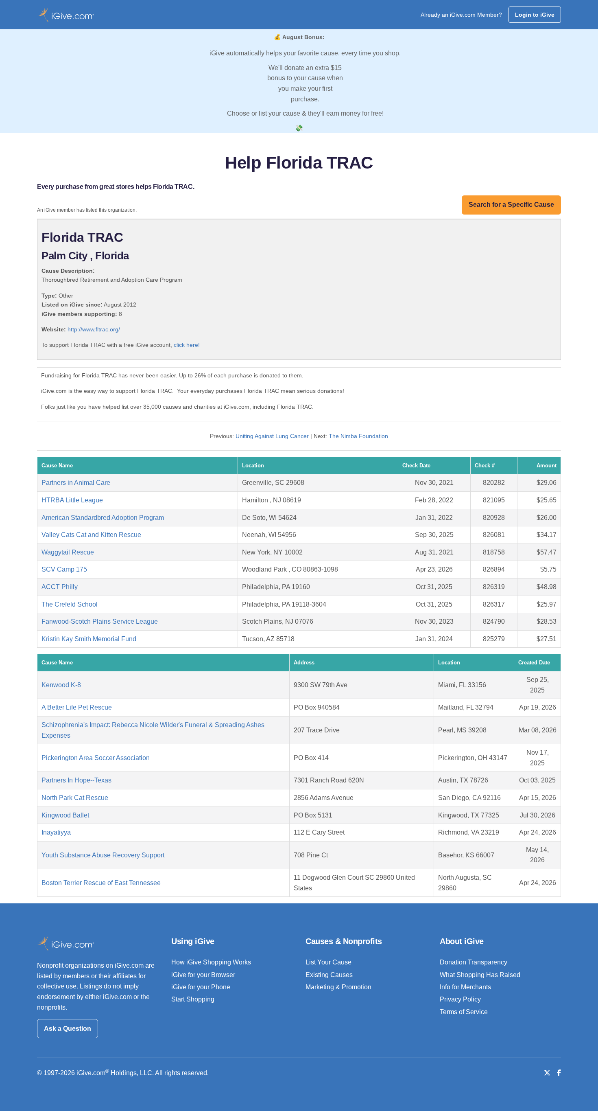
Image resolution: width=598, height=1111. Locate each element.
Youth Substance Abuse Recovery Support (102, 855)
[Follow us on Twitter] (547, 1072)
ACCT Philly (59, 586)
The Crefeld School (69, 604)
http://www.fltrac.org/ (94, 329)
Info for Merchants (465, 987)
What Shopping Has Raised (480, 974)
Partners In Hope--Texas (76, 780)
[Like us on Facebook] (559, 1072)
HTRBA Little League (72, 500)
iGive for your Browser (203, 974)
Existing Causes (329, 974)
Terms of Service (464, 1011)
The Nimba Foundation (358, 436)
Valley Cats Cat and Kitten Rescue (91, 534)
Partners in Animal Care (75, 482)
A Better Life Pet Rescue (76, 707)
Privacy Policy (460, 999)
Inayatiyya (56, 832)
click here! (187, 345)
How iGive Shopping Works (211, 962)
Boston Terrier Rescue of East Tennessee (101, 882)
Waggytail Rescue (67, 552)
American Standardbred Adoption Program (102, 517)
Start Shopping (192, 999)
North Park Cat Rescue (74, 797)
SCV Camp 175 (64, 569)
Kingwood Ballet (65, 815)
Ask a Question (67, 1028)
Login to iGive (534, 14)
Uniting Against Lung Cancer (272, 436)
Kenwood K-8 (61, 685)
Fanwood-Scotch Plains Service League (99, 621)
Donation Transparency (473, 962)
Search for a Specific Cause (511, 204)
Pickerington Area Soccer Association (95, 757)
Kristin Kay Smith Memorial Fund (88, 638)
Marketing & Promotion (338, 987)
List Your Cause (328, 962)
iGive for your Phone (200, 987)
